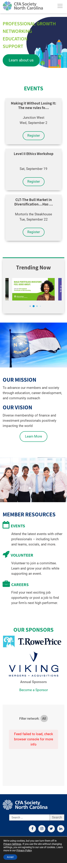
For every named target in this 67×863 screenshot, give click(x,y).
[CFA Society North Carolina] (23, 5)
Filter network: (29, 718)
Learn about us (21, 60)
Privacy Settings (12, 844)
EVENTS (33, 88)
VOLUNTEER (22, 555)
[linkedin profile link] (60, 828)
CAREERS (20, 584)
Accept (10, 857)
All (44, 718)
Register (33, 135)
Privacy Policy (24, 850)
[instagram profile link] (41, 828)
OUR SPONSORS (33, 629)
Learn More (33, 436)
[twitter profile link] (51, 828)
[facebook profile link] (32, 828)
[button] (30, 306)
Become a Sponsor (33, 690)
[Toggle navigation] (60, 6)
